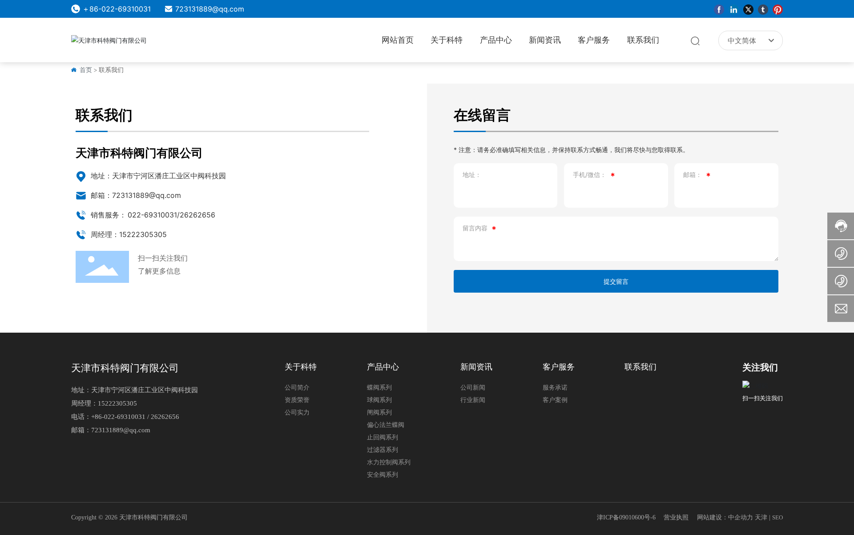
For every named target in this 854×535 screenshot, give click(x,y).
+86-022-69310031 (118, 416)
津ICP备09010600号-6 (626, 517)
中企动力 (740, 517)
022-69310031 (152, 214)
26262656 (197, 214)
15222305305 (117, 403)
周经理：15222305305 (129, 234)
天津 (761, 517)
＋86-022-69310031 (116, 8)
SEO (777, 517)
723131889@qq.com (209, 8)
